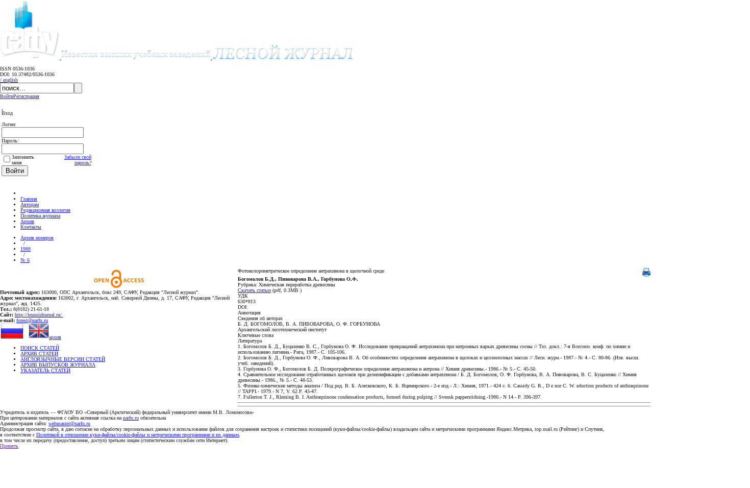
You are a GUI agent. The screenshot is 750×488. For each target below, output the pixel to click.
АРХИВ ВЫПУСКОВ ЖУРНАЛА (57, 365)
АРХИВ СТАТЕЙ (39, 353)
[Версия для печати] (646, 274)
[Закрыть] (2, 107)
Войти (6, 96)
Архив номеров (37, 237)
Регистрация (26, 96)
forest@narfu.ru (32, 320)
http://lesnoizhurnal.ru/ (39, 315)
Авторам (29, 204)
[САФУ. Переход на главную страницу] (30, 57)
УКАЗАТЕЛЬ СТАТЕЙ (45, 370)
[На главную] (25, 193)
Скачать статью (254, 290)
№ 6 (25, 260)
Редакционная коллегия (45, 210)
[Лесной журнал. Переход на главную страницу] (207, 57)
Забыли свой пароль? (77, 159)
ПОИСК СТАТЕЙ (39, 348)
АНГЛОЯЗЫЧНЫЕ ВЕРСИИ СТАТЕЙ (62, 359)
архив (55, 337)
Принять (9, 446)
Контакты (30, 227)
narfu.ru (131, 418)
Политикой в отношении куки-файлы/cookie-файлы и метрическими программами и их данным (137, 434)
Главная (28, 199)
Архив (27, 221)
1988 (25, 249)
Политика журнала (40, 215)
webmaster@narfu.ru (69, 423)
